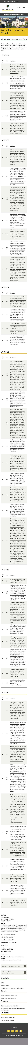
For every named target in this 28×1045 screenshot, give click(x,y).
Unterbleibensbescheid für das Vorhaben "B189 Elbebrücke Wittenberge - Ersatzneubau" (18, 581)
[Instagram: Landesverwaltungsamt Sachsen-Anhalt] (16, 1031)
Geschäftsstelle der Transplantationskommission (12, 988)
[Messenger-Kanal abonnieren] (20, 1031)
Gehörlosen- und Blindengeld (8, 1017)
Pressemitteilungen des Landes (8, 998)
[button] (8, 1)
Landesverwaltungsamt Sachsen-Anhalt (14, 14)
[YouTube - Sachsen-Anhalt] (8, 1031)
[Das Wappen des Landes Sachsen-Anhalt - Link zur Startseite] (8, 8)
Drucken (14, 1027)
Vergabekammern (5, 985)
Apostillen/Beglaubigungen (7, 1020)
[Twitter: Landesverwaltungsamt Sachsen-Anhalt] (12, 1031)
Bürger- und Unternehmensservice (9, 995)
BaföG (2, 983)
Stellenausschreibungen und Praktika (10, 1005)
